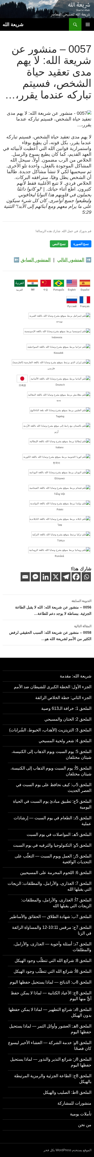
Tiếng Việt (59, 494)
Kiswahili (58, 353)
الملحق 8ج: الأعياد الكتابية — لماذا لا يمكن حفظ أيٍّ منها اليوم (51, 996)
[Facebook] (76, 576)
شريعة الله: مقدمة (75, 676)
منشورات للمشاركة (74, 1103)
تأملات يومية (80, 1114)
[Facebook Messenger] (35, 576)
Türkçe (61, 540)
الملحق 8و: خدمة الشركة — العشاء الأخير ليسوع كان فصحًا (49, 1045)
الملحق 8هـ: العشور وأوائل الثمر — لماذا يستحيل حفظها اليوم (50, 1029)
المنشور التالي (70, 259)
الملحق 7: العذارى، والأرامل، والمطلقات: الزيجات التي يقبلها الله (49, 886)
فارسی (51, 368)
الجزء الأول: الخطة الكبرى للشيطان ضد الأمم (52, 687)
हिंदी (32, 289)
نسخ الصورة (81, 244)
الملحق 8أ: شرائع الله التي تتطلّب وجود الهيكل (52, 971)
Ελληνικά (59, 478)
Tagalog (60, 416)
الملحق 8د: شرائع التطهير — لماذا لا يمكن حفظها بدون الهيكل (50, 1012)
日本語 (22, 385)
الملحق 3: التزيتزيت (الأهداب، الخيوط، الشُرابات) (50, 730)
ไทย (60, 525)
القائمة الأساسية (87, 24)
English (72, 289)
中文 (45, 289)
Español (85, 289)
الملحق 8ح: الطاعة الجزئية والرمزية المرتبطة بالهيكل (52, 1079)
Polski (60, 509)
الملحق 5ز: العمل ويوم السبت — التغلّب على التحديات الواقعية (53, 859)
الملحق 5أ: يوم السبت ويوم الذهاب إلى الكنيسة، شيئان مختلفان (50, 771)
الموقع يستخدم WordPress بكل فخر (67, 1150)
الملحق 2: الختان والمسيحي (67, 719)
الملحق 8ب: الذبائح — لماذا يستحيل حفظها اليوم (50, 982)
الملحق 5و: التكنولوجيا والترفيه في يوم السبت (52, 845)
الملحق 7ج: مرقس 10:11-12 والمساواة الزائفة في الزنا (51, 930)
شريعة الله (13, 24)
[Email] (25, 576)
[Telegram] (65, 576)
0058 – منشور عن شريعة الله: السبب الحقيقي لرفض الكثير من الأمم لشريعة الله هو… (50, 632)
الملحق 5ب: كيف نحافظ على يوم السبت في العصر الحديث (53, 787)
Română (59, 556)
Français (85, 306)
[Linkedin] (45, 576)
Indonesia (57, 337)
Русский (72, 306)
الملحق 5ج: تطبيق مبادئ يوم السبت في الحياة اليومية (52, 804)
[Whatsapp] (86, 576)
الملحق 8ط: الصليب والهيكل (67, 1092)
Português (58, 289)
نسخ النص (59, 244)
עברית (59, 322)
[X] (55, 576)
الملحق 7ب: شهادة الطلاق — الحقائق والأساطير (50, 916)
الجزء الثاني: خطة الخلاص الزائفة (63, 697)
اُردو (56, 432)
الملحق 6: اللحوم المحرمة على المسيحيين (55, 872)
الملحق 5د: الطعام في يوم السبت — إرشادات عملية (52, 821)
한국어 (56, 463)
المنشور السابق (36, 259)
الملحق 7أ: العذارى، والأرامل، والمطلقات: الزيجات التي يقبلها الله (56, 903)
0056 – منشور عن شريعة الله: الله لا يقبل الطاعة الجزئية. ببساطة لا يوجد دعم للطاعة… (53, 607)
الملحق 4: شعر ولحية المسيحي (65, 741)
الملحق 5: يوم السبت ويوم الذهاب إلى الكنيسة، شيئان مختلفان (51, 754)
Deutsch (60, 384)
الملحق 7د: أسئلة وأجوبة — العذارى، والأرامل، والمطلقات (52, 947)
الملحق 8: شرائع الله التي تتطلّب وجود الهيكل (53, 960)
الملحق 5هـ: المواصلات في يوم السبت (59, 834)
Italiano (59, 447)
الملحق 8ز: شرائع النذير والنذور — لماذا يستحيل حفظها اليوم (50, 1062)
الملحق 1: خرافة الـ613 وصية (66, 708)
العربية (19, 289)
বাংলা (59, 401)
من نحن (84, 1125)
